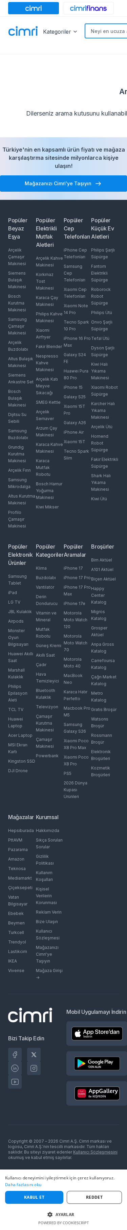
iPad (12, 592)
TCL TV (15, 709)
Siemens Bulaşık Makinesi (17, 280)
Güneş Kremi (48, 645)
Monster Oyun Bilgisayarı (18, 637)
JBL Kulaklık (20, 611)
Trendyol (17, 942)
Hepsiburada (21, 830)
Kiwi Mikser (47, 506)
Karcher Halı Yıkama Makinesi (103, 410)
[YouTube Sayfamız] (15, 1082)
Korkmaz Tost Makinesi (45, 281)
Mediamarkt (20, 878)
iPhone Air (74, 432)
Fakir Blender (49, 346)
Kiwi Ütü (99, 498)
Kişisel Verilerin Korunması (46, 895)
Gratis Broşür (104, 709)
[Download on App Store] (97, 1033)
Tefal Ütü (100, 338)
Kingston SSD (21, 761)
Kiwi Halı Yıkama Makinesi (100, 371)
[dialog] (63, 1200)
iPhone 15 (73, 387)
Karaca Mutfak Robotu (43, 467)
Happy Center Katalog (98, 595)
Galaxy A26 (75, 422)
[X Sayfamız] (34, 1054)
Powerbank (47, 755)
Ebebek (16, 913)
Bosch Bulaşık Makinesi (17, 398)
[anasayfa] (23, 31)
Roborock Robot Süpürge (101, 296)
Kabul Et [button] (34, 1197)
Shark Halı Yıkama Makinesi (101, 482)
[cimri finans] (88, 8)
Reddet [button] (94, 1197)
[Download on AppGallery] (97, 1093)
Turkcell (16, 932)
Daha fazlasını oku (23, 1185)
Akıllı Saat (45, 655)
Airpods (16, 621)
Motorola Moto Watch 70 (75, 643)
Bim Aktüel (101, 559)
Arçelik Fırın (19, 470)
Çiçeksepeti (20, 887)
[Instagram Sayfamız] (34, 1068)
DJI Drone (18, 770)
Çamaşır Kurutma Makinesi (45, 723)
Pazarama (18, 849)
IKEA (12, 961)
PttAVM (15, 840)
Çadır (41, 664)
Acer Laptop (20, 735)
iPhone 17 (73, 568)
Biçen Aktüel (103, 579)
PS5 (67, 773)
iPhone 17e (74, 603)
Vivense (16, 970)
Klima (41, 568)
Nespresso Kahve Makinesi (47, 362)
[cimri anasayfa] (33, 8)
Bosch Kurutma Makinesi (17, 303)
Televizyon (47, 706)
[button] (63, 1214)
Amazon (16, 859)
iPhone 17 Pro (77, 577)
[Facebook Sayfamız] (15, 1054)
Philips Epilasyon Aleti (17, 693)
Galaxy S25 (75, 396)
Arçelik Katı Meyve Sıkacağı (47, 386)
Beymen (16, 922)
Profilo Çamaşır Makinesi (17, 519)
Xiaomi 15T (74, 441)
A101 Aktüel (102, 569)
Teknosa (17, 868)
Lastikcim (17, 951)
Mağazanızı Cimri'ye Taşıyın (47, 954)
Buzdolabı (46, 577)
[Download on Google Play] (97, 1063)
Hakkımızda (47, 830)
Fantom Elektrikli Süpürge (99, 273)
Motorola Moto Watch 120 (75, 619)
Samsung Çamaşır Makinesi (17, 326)
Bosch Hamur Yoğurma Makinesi (49, 490)
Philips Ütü (101, 312)
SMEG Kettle (48, 402)
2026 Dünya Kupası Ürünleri (75, 789)
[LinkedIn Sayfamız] (15, 1068)
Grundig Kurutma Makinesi (17, 454)
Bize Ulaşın (47, 921)
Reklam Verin (49, 912)
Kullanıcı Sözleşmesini (95, 1152)
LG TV (14, 602)
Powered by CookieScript (63, 1222)
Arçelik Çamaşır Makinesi (17, 256)
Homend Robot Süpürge (99, 443)
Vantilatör (45, 587)
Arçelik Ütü (101, 426)
